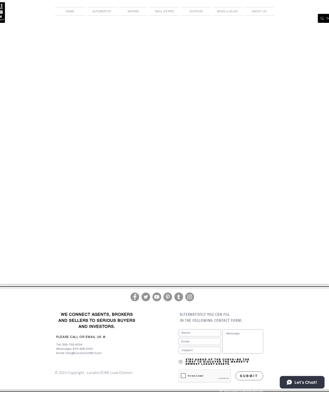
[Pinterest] (167, 297)
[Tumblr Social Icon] (178, 297)
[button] (227, 11)
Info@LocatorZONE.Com (83, 353)
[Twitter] (145, 297)
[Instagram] (189, 297)
